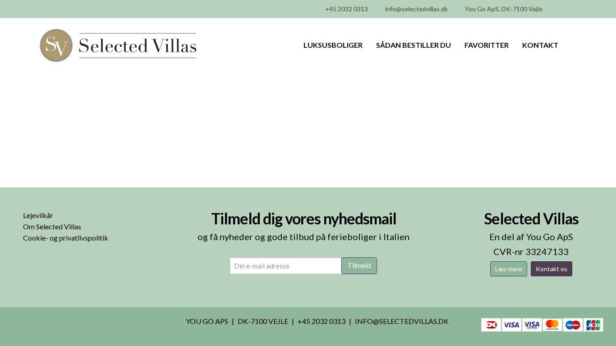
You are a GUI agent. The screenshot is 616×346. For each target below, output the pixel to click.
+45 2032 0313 (346, 9)
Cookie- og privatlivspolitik (65, 237)
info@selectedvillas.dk (416, 9)
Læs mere (508, 269)
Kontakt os (551, 269)
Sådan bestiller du (413, 45)
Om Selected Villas (52, 226)
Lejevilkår (38, 215)
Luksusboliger (333, 45)
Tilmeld (359, 265)
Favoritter (486, 45)
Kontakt (540, 45)
